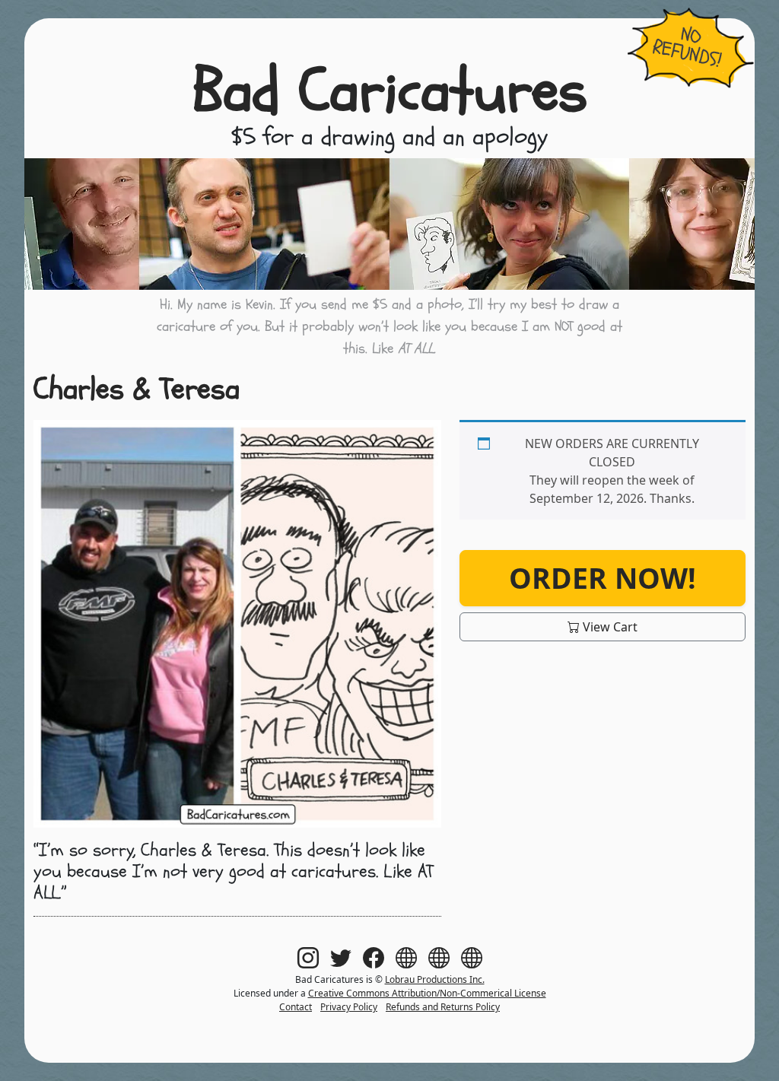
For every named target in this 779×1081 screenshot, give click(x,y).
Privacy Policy (348, 1006)
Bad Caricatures (389, 91)
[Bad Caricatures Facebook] (373, 957)
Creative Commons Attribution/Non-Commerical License (427, 993)
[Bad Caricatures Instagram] (308, 957)
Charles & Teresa (136, 389)
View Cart (609, 626)
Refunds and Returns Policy (443, 1006)
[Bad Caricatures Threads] (406, 957)
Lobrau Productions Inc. (435, 979)
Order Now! (602, 577)
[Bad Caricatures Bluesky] (439, 957)
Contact (295, 1006)
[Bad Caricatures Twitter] (340, 957)
